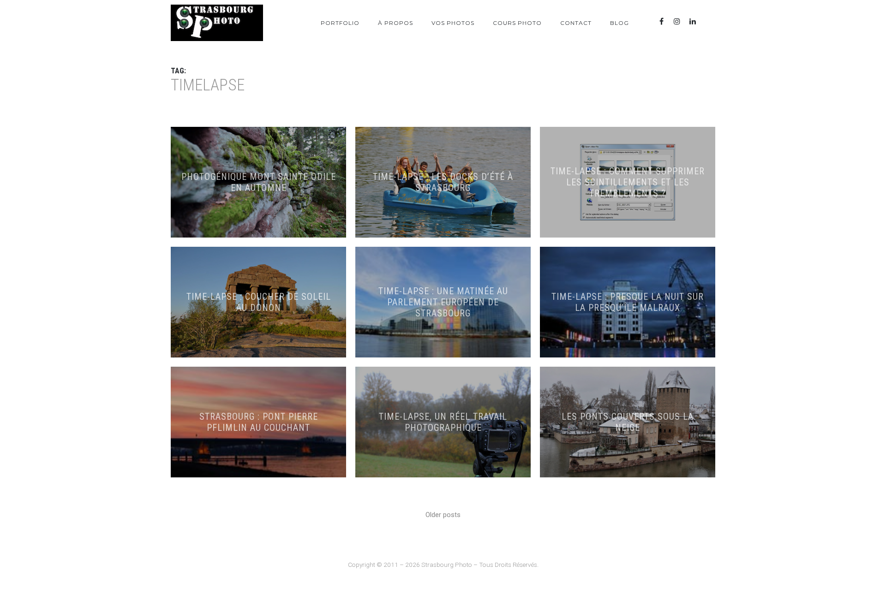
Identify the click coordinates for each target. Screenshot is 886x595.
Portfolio (340, 22)
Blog (619, 22)
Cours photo (517, 22)
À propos (395, 22)
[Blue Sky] (708, 21)
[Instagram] (677, 21)
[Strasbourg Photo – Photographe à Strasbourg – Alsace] (217, 23)
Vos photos (452, 22)
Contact (576, 22)
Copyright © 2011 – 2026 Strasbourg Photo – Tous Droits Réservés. (443, 564)
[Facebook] (661, 21)
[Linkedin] (693, 21)
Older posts (443, 515)
